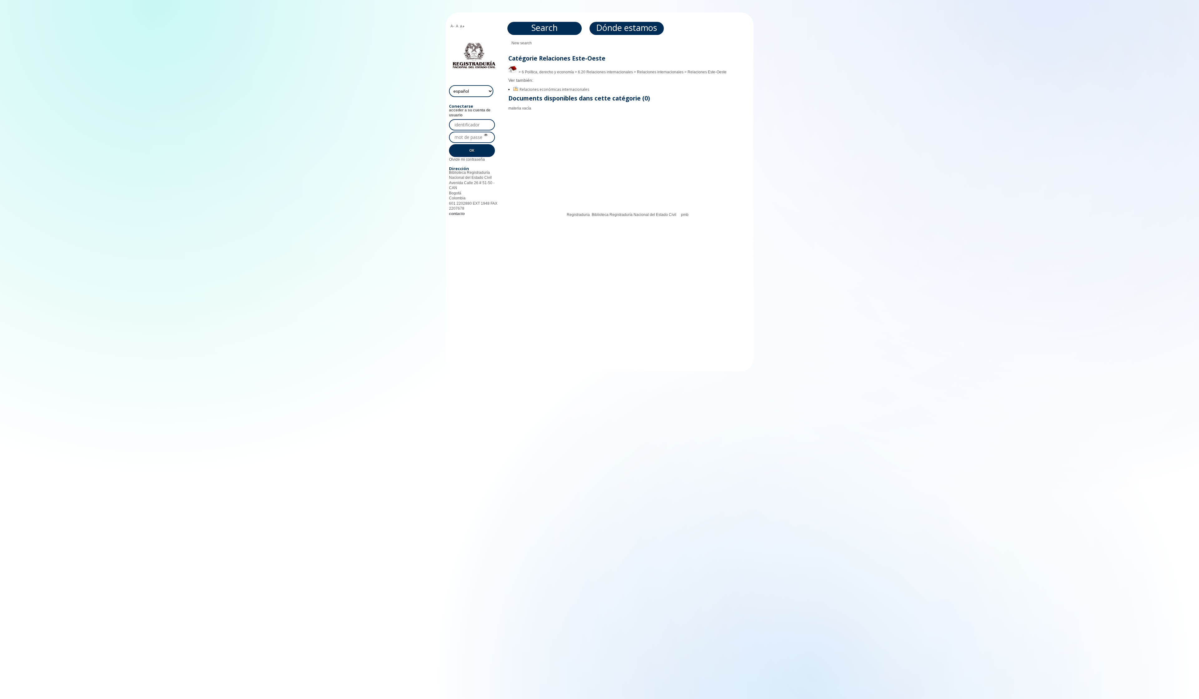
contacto (457, 214)
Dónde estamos (626, 27)
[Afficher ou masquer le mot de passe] (486, 135)
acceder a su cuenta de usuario (470, 112)
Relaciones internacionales (660, 72)
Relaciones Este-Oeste (707, 72)
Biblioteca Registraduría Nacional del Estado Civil (634, 215)
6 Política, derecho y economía (548, 72)
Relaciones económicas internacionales (554, 89)
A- (452, 26)
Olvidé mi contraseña (467, 159)
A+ (462, 26)
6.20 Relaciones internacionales (605, 72)
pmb (684, 215)
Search (544, 27)
